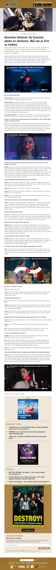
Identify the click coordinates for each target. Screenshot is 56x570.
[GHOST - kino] (28, 454)
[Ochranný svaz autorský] (21, 567)
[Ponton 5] (28, 409)
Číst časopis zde (28, 530)
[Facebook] (32, 566)
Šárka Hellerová (16, 34)
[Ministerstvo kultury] (14, 566)
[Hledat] (35, 560)
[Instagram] (27, 566)
